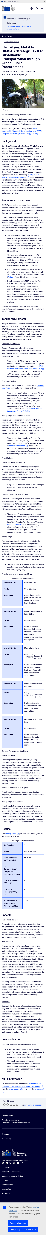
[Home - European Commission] (8, 7)
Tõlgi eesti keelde (13, 27)
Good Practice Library (11, 41)
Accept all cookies (18, 1223)
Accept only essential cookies (23, 1229)
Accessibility (6, 1138)
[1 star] (4, 1104)
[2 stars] (6, 1104)
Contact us (6, 1167)
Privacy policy (7, 1185)
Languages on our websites (12, 1176)
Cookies (5, 1180)
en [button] (31, 8)
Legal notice (6, 1189)
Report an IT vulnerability (11, 1171)
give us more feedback (33, 1105)
